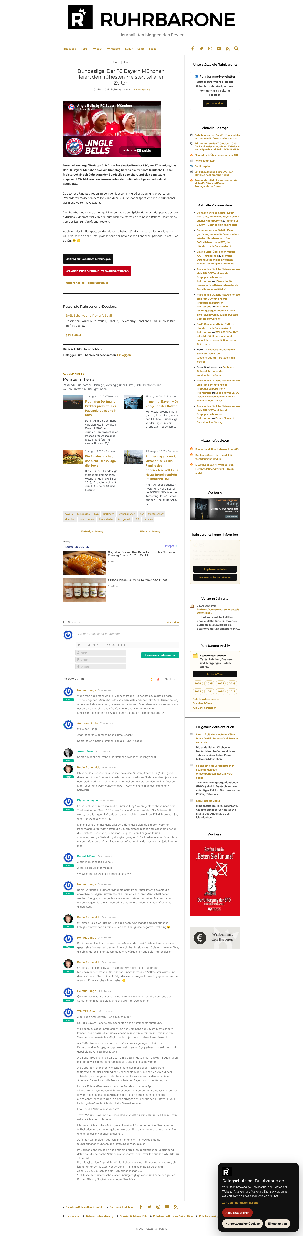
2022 (198, 691)
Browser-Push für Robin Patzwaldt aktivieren (97, 271)
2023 (232, 683)
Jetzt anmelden (215, 103)
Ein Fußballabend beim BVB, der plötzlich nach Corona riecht (214, 173)
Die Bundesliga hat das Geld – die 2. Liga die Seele (100, 461)
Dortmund (109, 513)
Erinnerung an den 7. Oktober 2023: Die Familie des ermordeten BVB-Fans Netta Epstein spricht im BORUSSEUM (217, 146)
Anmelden (173, 622)
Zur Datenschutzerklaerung (240, 1203)
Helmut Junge (86, 690)
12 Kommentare (141, 89)
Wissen (97, 48)
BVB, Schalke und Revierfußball (89, 315)
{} (118, 644)
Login (152, 48)
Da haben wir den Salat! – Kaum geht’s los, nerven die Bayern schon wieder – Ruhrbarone (218, 216)
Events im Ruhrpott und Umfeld (84, 1206)
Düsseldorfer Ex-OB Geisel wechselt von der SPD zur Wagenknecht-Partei (218, 396)
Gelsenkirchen (127, 513)
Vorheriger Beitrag (92, 531)
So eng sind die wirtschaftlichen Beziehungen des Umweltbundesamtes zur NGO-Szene (215, 771)
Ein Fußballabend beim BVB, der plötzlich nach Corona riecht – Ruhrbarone (216, 328)
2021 (209, 691)
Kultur (129, 48)
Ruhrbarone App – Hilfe (213, 1216)
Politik (84, 48)
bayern (69, 513)
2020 (220, 691)
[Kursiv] (84, 645)
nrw (82, 519)
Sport (140, 48)
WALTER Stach (87, 1011)
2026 (197, 683)
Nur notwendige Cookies (242, 1223)
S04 (136, 519)
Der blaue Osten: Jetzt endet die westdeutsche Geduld (215, 371)
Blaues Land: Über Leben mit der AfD (216, 154)
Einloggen (124, 355)
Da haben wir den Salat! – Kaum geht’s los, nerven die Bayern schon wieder (217, 136)
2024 (220, 683)
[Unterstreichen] (88, 645)
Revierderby (106, 519)
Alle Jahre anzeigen (204, 707)
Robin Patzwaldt (88, 767)
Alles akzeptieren (237, 1212)
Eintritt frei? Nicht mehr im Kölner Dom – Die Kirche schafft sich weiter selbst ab (217, 738)
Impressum (73, 1216)
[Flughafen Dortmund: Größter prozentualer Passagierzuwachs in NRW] (73, 402)
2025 (209, 683)
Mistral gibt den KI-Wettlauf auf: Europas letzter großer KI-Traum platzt (214, 468)
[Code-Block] (113, 645)
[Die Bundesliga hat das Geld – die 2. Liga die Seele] (73, 457)
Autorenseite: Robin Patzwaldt (87, 282)
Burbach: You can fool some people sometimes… (218, 611)
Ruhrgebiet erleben (121, 1206)
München (70, 519)
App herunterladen (215, 569)
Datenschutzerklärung (99, 1216)
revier (91, 519)
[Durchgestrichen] (93, 645)
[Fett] (79, 645)
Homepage (69, 48)
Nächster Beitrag (150, 531)
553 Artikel (73, 335)
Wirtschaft (113, 48)
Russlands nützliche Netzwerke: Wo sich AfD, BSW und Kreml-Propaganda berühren (216, 183)
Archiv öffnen (215, 674)
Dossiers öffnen (202, 703)
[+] (123, 644)
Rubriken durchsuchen (206, 699)
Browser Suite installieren (215, 577)
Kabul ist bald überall (208, 800)
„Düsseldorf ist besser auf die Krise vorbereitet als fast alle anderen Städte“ (217, 285)
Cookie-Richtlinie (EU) (133, 1216)
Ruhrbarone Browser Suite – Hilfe (173, 1216)
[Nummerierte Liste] (98, 645)
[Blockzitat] (108, 645)
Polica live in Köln (205, 160)
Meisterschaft (156, 513)
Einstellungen (277, 1223)
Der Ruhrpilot (203, 166)
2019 (232, 691)
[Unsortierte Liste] (103, 645)
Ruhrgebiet (123, 519)
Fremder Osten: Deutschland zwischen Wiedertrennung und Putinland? (216, 259)
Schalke (148, 519)
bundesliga (83, 513)
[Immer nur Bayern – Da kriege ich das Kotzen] (133, 402)
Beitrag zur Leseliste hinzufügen (88, 259)
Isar (141, 513)
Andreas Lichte (87, 723)
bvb (96, 513)
